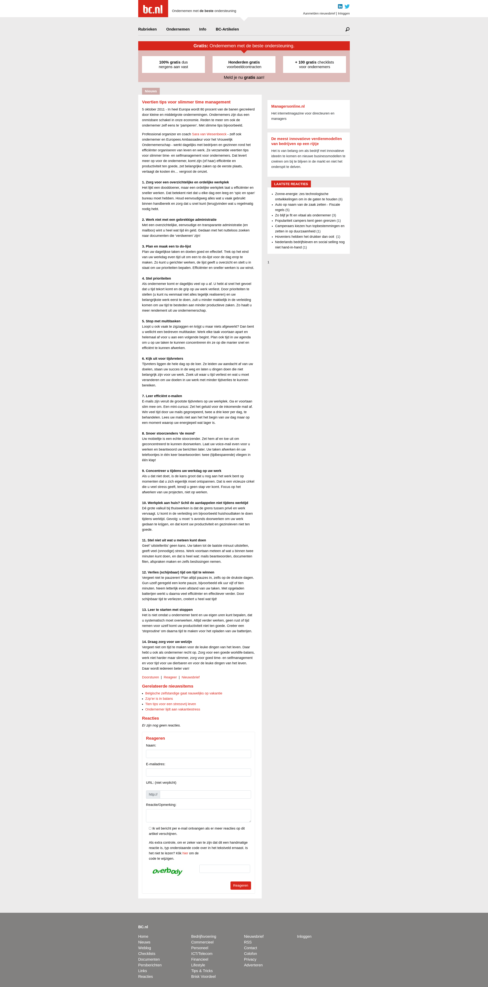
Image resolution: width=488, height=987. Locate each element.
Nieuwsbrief (191, 677)
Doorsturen (150, 677)
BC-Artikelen (227, 29)
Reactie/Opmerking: (161, 805)
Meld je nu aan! (244, 77)
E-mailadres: (155, 764)
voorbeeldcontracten (244, 64)
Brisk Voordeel (203, 976)
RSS (248, 942)
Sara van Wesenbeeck (209, 134)
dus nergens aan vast (173, 64)
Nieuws (144, 942)
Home (143, 936)
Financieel (199, 959)
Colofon (250, 954)
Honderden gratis (244, 62)
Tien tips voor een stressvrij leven (170, 704)
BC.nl (143, 927)
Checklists (146, 954)
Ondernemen (178, 29)
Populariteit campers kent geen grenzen (305, 221)
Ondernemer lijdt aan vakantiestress (172, 709)
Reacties (145, 976)
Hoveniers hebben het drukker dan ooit (305, 237)
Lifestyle (198, 965)
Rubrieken (147, 29)
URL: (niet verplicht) (161, 783)
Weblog (144, 948)
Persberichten (150, 965)
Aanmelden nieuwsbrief (319, 13)
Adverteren (253, 965)
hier (185, 853)
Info (202, 29)
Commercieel (202, 942)
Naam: (151, 745)
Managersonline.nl (288, 106)
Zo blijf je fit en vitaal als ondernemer (303, 215)
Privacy (250, 959)
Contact (250, 948)
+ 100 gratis (305, 62)
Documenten (149, 959)
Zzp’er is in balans (159, 699)
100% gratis (170, 62)
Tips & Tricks (202, 971)
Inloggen (344, 13)
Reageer (170, 677)
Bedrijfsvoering (203, 936)
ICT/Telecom (202, 954)
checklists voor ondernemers (314, 64)
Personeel (199, 948)
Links (142, 971)
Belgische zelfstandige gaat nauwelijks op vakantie (183, 693)
